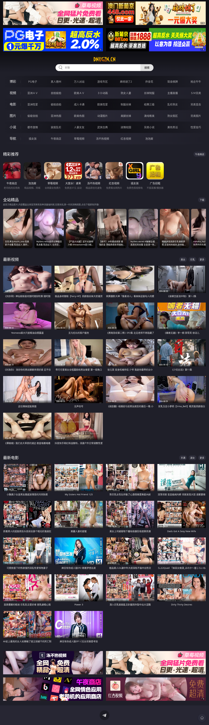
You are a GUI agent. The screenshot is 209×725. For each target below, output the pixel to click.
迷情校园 (126, 127)
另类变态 (196, 104)
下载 (202, 199)
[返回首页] (202, 718)
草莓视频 (79, 138)
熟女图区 (172, 116)
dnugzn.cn (104, 59)
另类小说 (149, 127)
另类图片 (196, 116)
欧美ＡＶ (79, 93)
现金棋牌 (172, 81)
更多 (202, 259)
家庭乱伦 (56, 127)
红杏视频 (126, 138)
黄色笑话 (172, 127)
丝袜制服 (149, 93)
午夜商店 (56, 138)
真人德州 (56, 81)
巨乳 (192, 259)
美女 (183, 259)
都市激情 (32, 127)
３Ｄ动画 (102, 93)
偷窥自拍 (32, 116)
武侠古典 (102, 127)
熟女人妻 (126, 93)
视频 (13, 93)
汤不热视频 (102, 138)
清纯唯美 (149, 116)
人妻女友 (79, 127)
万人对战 (79, 81)
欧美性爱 (102, 104)
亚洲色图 (56, 116)
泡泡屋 (149, 138)
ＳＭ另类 (196, 93)
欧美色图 (79, 116)
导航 (13, 138)
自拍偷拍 (56, 93)
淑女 (192, 457)
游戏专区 (102, 81)
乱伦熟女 (172, 104)
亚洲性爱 (32, 104)
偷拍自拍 (56, 104)
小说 (13, 127)
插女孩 (33, 138)
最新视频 (11, 259)
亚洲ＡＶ (32, 93)
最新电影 (11, 457)
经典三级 (149, 104)
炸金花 (149, 81)
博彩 (13, 81)
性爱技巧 (196, 127)
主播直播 (172, 93)
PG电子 (32, 81)
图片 (13, 116)
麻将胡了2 (126, 81)
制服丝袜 (126, 104)
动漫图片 (102, 116)
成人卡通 (79, 104)
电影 (13, 104)
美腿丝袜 (126, 116)
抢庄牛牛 (196, 81)
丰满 (183, 457)
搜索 (147, 67)
